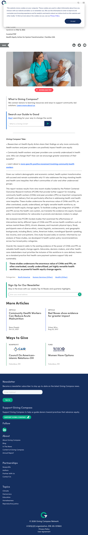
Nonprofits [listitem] (7, 467)
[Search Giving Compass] (78, 3)
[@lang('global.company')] (4, 3)
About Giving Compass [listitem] (11, 440)
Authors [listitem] (5, 470)
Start (10, 118)
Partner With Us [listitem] (9, 473)
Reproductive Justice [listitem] (10, 503)
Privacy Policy (44, 529)
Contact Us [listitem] (7, 476)
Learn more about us (26, 105)
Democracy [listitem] (7, 494)
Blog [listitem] (4, 443)
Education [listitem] (6, 497)
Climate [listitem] (6, 491)
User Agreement (44, 531)
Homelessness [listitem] (8, 500)
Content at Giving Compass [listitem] (13, 450)
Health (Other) (61, 277)
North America (24, 277)
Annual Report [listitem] (8, 453)
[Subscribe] (79, 294)
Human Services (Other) (43, 277)
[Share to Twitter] (79, 45)
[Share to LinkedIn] (74, 45)
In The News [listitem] (7, 446)
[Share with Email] (84, 45)
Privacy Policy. (55, 16)
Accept (73, 21)
